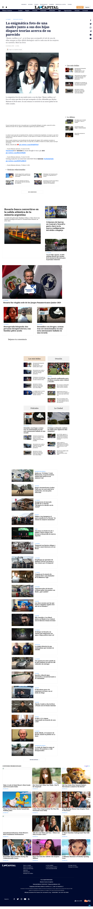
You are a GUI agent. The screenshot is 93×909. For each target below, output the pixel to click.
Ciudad (20, 10)
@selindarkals (49, 159)
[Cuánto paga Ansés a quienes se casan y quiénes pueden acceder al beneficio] (18, 175)
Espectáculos (68, 10)
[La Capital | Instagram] (21, 899)
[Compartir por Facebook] (90, 20)
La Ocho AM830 (49, 865)
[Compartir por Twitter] (90, 23)
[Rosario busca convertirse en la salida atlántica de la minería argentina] (22, 234)
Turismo (70, 4)
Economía (43, 10)
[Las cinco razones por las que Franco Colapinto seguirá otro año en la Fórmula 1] (34, 605)
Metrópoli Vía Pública (28, 873)
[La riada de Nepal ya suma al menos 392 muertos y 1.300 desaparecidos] (34, 750)
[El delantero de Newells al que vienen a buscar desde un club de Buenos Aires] (76, 84)
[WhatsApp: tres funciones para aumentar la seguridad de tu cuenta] (46, 175)
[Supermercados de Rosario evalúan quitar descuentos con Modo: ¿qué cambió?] (34, 591)
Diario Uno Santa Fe (28, 867)
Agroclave (25, 870)
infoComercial (26, 871)
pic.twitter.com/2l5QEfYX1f (28, 145)
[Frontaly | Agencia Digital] (86, 901)
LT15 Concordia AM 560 (51, 868)
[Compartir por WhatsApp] (90, 27)
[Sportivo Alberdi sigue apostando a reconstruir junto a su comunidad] (34, 678)
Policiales (52, 10)
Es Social (85, 10)
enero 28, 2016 (26, 148)
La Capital (8, 19)
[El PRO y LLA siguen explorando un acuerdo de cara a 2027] (34, 721)
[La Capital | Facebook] (14, 899)
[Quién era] (34, 476)
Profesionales (43, 4)
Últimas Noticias (7, 10)
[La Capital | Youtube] (25, 899)
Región (27, 10)
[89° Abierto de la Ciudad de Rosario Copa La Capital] (76, 121)
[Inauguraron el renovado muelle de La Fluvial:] (34, 504)
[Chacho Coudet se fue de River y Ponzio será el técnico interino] (34, 706)
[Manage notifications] (89, 906)
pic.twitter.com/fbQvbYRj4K (16, 153)
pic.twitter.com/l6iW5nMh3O (16, 161)
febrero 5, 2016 (26, 165)
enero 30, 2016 (26, 157)
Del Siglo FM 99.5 (72, 865)
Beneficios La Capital (61, 4)
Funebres (51, 4)
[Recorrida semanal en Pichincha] (76, 135)
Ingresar (87, 7)
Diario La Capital (27, 865)
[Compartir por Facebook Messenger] (90, 34)
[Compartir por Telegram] (90, 31)
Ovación (34, 10)
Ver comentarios (32, 192)
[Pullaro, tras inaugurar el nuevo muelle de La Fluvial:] (34, 519)
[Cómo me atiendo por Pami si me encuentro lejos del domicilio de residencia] (18, 182)
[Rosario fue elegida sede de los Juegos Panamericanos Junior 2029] (32, 285)
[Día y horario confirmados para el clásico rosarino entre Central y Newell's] (58, 373)
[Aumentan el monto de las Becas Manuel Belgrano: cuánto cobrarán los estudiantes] (46, 182)
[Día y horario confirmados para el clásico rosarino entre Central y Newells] (58, 386)
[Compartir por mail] (90, 38)
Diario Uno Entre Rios (28, 868)
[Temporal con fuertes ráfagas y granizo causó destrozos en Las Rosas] (34, 548)
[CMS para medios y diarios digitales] (78, 901)
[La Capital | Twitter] (17, 899)
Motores (30, 4)
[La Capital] (46, 7)
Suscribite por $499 (80, 7)
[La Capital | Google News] (28, 899)
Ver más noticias (34, 759)
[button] (3, 7)
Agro (59, 10)
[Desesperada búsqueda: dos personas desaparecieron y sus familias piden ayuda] (76, 70)
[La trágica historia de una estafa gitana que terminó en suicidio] (34, 649)
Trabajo (36, 4)
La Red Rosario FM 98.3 (51, 867)
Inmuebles (23, 4)
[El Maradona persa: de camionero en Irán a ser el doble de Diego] (34, 692)
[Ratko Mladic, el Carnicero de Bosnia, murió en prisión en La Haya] (34, 735)
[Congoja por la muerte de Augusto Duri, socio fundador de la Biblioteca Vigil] (34, 577)
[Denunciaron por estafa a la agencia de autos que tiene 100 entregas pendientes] (76, 77)
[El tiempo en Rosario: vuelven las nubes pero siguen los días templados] (58, 423)
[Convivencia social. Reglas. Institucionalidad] (76, 128)
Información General (18, 19)
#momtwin (9, 151)
